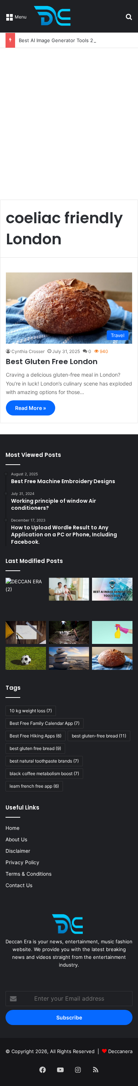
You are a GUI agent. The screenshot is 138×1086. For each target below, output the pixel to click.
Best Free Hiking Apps (35, 736)
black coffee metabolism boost (44, 773)
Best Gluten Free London (52, 361)
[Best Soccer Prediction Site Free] (26, 658)
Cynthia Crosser (28, 351)
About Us (16, 839)
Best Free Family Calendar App (44, 723)
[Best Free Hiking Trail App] (69, 632)
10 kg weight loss (31, 710)
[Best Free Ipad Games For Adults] (69, 589)
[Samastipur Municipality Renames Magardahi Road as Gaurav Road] (26, 598)
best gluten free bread (35, 748)
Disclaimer (18, 851)
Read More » (30, 408)
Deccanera (120, 1051)
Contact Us (19, 885)
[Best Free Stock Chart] (26, 632)
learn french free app (34, 786)
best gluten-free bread (99, 736)
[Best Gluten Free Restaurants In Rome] (112, 658)
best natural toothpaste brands (44, 761)
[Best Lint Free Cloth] (112, 632)
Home (13, 828)
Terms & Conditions (29, 874)
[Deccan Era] (54, 16)
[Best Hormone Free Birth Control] (69, 658)
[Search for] (128, 19)
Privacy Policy (22, 862)
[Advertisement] (69, 121)
